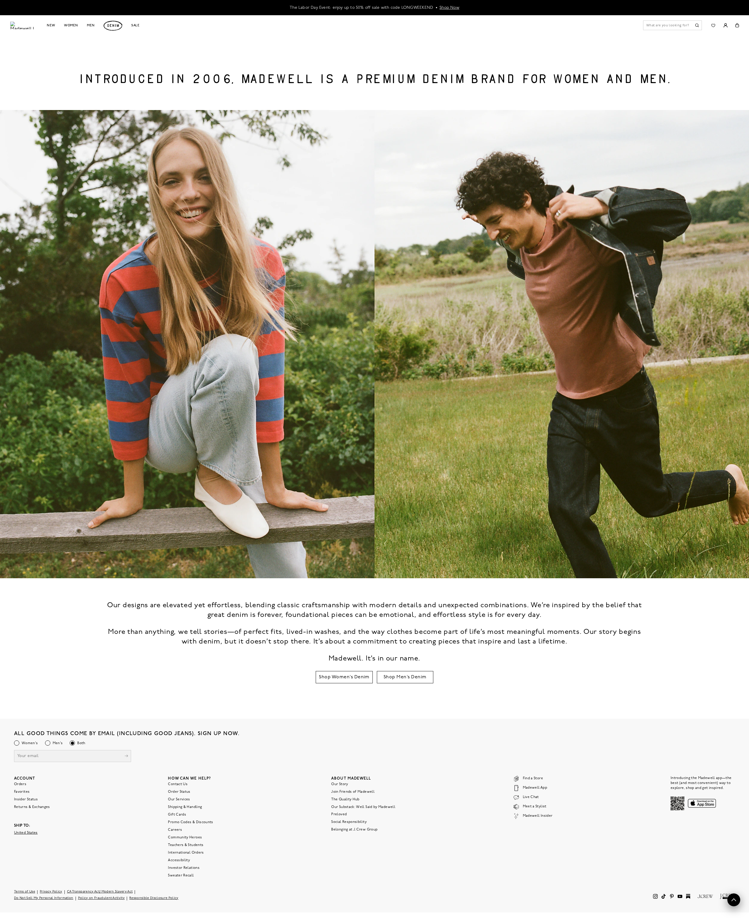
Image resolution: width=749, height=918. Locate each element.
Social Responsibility (349, 822)
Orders (20, 784)
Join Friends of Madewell (352, 792)
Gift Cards (177, 814)
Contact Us (178, 784)
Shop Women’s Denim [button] (344, 677)
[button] (733, 899)
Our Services (179, 799)
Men (91, 25)
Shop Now (449, 7)
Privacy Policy (51, 891)
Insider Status (26, 799)
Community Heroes (185, 837)
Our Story (339, 784)
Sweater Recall (181, 875)
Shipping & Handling (185, 807)
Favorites (22, 792)
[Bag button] (737, 25)
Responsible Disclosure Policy (153, 898)
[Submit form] (126, 756)
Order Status (179, 792)
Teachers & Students (185, 845)
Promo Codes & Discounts (190, 822)
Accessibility (179, 860)
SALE (135, 25)
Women (71, 25)
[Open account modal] (725, 25)
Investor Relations (183, 868)
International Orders (186, 852)
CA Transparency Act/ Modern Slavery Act (100, 891)
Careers (175, 830)
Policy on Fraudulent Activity (101, 898)
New (51, 25)
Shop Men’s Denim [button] (405, 677)
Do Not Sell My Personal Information (43, 898)
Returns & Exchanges (32, 807)
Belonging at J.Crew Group (354, 829)
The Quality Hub (345, 799)
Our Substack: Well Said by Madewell (363, 807)
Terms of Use (24, 891)
